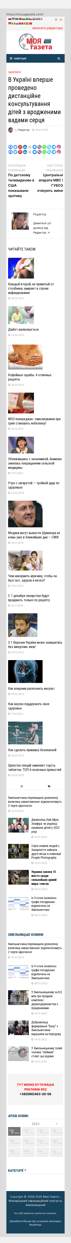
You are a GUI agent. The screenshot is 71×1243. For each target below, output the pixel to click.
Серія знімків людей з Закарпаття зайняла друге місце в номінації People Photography (46, 852)
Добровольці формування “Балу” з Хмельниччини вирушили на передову (46, 1028)
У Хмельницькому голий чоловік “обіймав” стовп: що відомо (46, 1052)
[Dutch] (33, 18)
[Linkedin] (25, 144)
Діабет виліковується (23, 329)
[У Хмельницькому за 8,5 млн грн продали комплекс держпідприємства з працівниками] (18, 992)
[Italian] (13, 23)
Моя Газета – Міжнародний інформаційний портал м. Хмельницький (35, 1201)
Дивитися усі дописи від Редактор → (42, 227)
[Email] (61, 19)
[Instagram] (56, 19)
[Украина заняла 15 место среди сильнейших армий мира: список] (18, 872)
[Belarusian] (20, 18)
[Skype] (49, 144)
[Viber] (39, 144)
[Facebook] (10, 144)
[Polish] (16, 23)
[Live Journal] (30, 144)
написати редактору (47, 28)
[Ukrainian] (13, 18)
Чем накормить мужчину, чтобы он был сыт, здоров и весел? (32, 578)
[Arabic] (26, 18)
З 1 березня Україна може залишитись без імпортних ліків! (35, 644)
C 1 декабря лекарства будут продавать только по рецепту (29, 598)
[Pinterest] (20, 144)
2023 (35, 1124)
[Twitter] (15, 144)
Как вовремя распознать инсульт (31, 688)
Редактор (24, 129)
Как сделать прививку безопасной (32, 750)
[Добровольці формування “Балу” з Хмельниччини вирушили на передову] (18, 1023)
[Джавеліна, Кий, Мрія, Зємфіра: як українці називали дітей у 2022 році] (18, 820)
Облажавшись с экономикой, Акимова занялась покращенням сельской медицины (35, 463)
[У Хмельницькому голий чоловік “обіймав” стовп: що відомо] (18, 1048)
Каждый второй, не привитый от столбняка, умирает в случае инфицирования (31, 288)
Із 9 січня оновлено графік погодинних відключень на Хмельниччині (43, 904)
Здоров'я (14, 72)
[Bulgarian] (23, 18)
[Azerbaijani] (16, 18)
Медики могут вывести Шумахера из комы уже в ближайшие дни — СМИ (34, 535)
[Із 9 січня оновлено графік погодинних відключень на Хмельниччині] (18, 898)
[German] (9, 23)
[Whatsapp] (44, 144)
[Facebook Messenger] (35, 144)
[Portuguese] (20, 23)
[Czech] (30, 18)
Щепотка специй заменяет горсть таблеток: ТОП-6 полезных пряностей (34, 767)
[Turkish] (30, 23)
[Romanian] (23, 23)
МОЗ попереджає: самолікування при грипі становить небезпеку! (34, 421)
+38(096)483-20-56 (35, 1094)
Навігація (20, 58)
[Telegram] (54, 144)
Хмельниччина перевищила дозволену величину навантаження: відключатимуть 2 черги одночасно (35, 801)
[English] (37, 18)
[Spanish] (26, 23)
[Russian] (9, 18)
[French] (40, 18)
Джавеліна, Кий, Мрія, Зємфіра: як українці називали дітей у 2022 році (45, 825)
